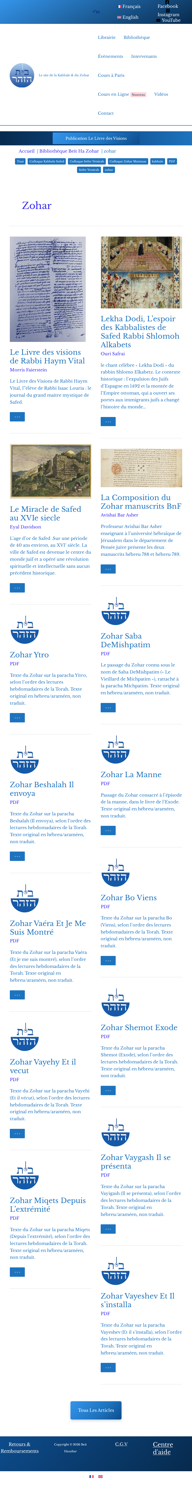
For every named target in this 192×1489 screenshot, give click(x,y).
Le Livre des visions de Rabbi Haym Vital (47, 356)
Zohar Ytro (29, 655)
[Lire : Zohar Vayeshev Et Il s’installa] (115, 1270)
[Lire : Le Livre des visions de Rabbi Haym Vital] (48, 289)
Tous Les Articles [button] (96, 1410)
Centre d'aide (163, 1448)
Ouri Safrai (113, 353)
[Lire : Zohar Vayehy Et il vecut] (24, 1036)
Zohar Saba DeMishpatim (125, 640)
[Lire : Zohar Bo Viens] (115, 872)
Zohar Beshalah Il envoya (42, 789)
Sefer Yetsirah (89, 170)
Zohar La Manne (131, 774)
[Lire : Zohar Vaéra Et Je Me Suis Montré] (24, 897)
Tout (20, 161)
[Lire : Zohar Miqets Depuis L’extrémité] (24, 1175)
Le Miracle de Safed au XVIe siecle (45, 513)
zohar (109, 170)
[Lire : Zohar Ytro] (24, 629)
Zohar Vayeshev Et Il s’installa (138, 1300)
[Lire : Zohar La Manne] (115, 749)
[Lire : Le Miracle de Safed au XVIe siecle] (50, 471)
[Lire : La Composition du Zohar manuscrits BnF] (141, 467)
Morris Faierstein (28, 370)
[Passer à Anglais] (100, 1476)
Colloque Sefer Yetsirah (87, 161)
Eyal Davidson (25, 527)
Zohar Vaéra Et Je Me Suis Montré (48, 928)
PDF (172, 161)
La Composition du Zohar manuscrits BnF (141, 502)
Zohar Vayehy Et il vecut (43, 1066)
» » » (19, 418)
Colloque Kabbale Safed (47, 161)
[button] (96, 138)
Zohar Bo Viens (129, 897)
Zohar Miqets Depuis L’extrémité (48, 1205)
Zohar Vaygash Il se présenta (136, 1162)
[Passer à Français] (91, 1476)
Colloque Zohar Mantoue (128, 161)
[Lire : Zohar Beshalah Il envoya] (24, 759)
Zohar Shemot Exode (139, 1027)
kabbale (157, 161)
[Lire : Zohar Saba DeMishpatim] (115, 610)
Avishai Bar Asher (119, 515)
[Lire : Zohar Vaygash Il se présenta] (115, 1132)
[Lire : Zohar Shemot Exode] (115, 1002)
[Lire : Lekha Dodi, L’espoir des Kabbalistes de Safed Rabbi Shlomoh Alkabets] (141, 272)
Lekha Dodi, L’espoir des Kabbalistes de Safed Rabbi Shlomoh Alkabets (140, 332)
